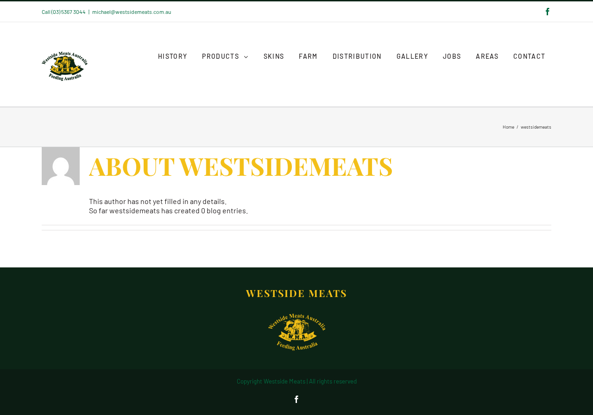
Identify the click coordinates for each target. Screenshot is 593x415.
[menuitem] (172, 56)
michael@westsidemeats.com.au (131, 11)
